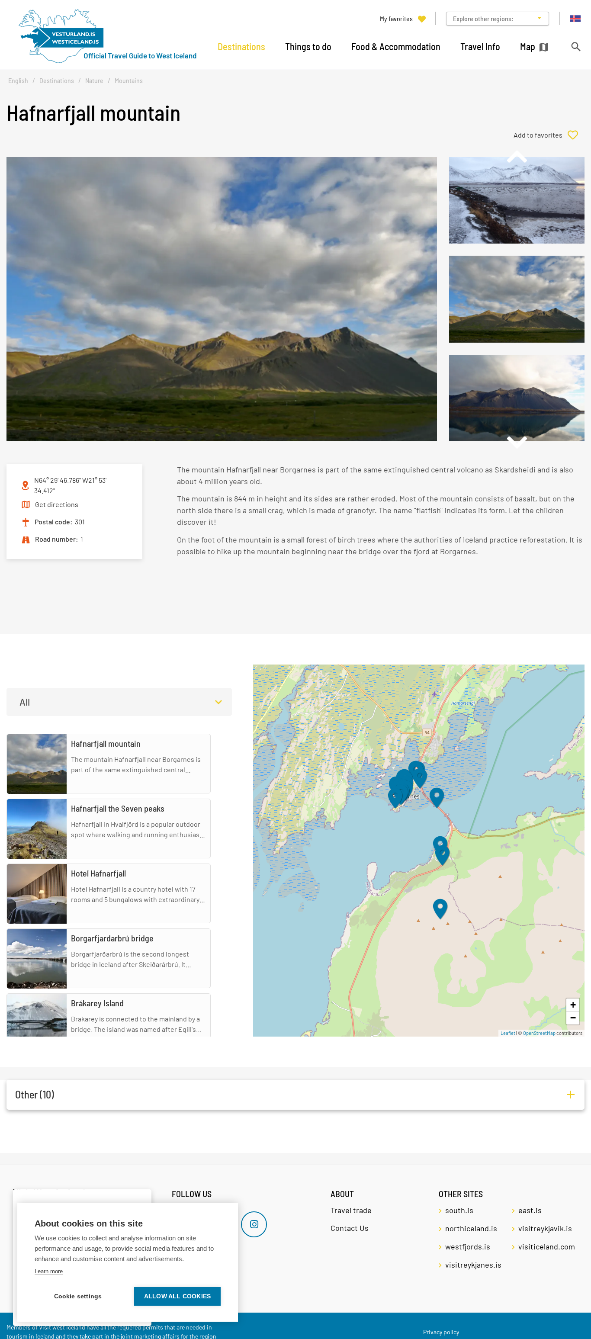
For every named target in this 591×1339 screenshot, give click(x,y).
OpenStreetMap (539, 1033)
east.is (530, 1210)
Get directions (56, 504)
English (18, 80)
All (24, 701)
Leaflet (508, 1033)
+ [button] (573, 1004)
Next (516, 442)
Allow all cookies (177, 1296)
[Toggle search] (576, 46)
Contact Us (350, 1228)
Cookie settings (78, 1296)
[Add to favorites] (549, 135)
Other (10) (34, 1094)
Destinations (56, 80)
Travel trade (351, 1210)
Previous (516, 156)
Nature (94, 80)
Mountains (129, 80)
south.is (459, 1210)
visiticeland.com (546, 1246)
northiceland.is (471, 1228)
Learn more (49, 1271)
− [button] (573, 1017)
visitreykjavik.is (545, 1228)
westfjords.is (467, 1246)
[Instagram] (254, 1224)
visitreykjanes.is (473, 1264)
